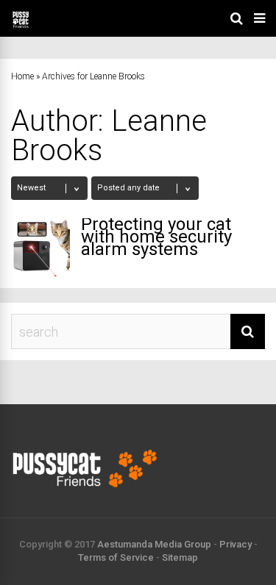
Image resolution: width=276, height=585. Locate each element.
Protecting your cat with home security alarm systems (156, 236)
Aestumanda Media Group (154, 544)
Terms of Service (116, 557)
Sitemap (180, 557)
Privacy (235, 544)
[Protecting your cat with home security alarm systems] (40, 247)
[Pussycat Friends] (20, 26)
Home (22, 76)
